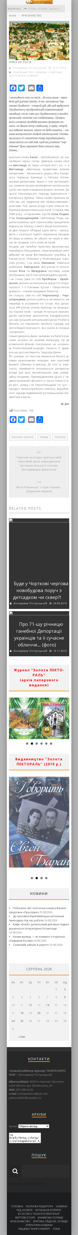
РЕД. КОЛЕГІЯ (24, 1210)
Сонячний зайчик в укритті (31, 945)
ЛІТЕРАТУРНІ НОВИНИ (39, 1225)
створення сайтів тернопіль (27, 1183)
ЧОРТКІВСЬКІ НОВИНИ (23, 75)
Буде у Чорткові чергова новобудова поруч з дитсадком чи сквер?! (40, 590)
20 (38, 1013)
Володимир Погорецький (29, 67)
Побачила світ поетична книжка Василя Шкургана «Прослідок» (37, 910)
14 (47, 1005)
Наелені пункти (22, 437)
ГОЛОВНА (17, 1206)
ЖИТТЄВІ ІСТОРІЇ (25, 1217)
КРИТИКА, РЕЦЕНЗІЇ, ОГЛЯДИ (50, 1221)
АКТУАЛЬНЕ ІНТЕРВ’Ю (48, 1210)
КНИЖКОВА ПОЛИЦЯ (50, 1217)
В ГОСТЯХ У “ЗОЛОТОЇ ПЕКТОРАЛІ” (39, 1214)
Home (12, 15)
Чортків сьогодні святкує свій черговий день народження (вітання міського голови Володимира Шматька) (39, 463)
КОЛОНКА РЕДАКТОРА (39, 1206)
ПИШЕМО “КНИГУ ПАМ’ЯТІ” (34, 1229)
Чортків (60, 437)
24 (13, 1021)
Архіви (13, 1126)
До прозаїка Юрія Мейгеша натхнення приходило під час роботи (36, 918)
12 (30, 1005)
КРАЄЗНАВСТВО (32, 15)
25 (21, 1021)
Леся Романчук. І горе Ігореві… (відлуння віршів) (39, 489)
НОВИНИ (41, 72)
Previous (12, 717)
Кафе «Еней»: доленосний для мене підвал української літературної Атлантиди (39, 926)
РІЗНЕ (56, 1229)
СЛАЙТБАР (55, 72)
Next (66, 717)
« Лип (21, 1037)
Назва (44, 437)
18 (21, 1013)
